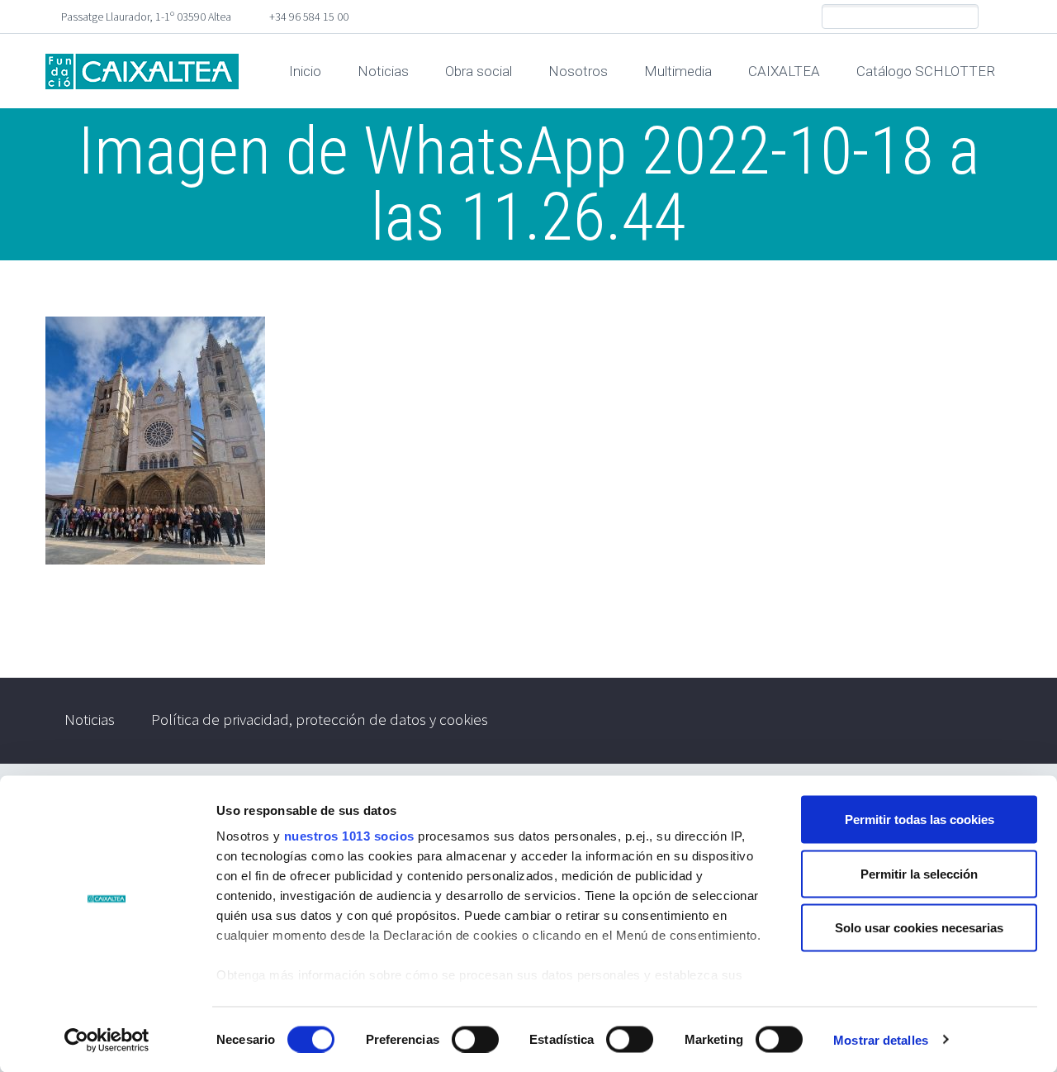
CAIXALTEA (784, 71)
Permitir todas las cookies (919, 819)
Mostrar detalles (880, 1039)
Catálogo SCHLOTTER (925, 71)
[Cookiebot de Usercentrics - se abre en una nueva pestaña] (107, 1039)
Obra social (478, 71)
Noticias (383, 71)
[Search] (966, 17)
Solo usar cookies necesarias (919, 928)
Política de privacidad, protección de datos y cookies (319, 719)
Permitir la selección (919, 873)
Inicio (305, 71)
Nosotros (578, 71)
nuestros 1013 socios (349, 836)
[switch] (475, 1039)
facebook (999, 16)
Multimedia (678, 71)
